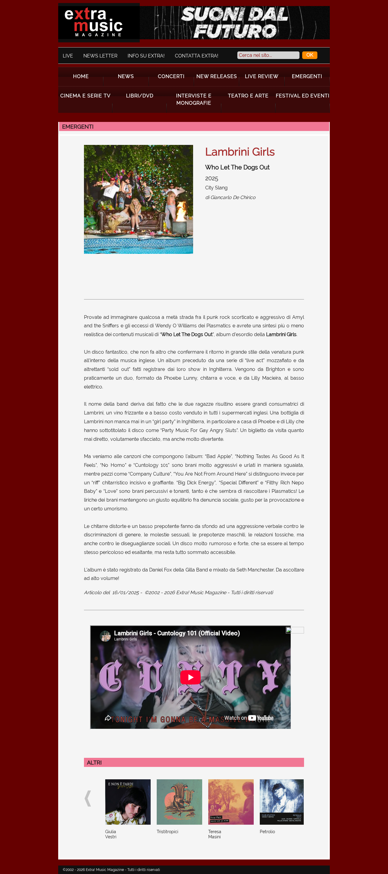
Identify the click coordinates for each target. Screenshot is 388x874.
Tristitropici (167, 831)
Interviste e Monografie (194, 99)
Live (68, 56)
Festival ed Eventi (302, 96)
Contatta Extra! (196, 56)
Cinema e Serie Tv (85, 96)
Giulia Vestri (110, 834)
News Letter (100, 56)
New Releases (216, 76)
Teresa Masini (214, 834)
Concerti (171, 76)
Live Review (262, 76)
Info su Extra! (146, 56)
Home (81, 76)
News (126, 76)
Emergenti (307, 76)
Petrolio (267, 831)
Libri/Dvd (139, 96)
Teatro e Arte (248, 96)
